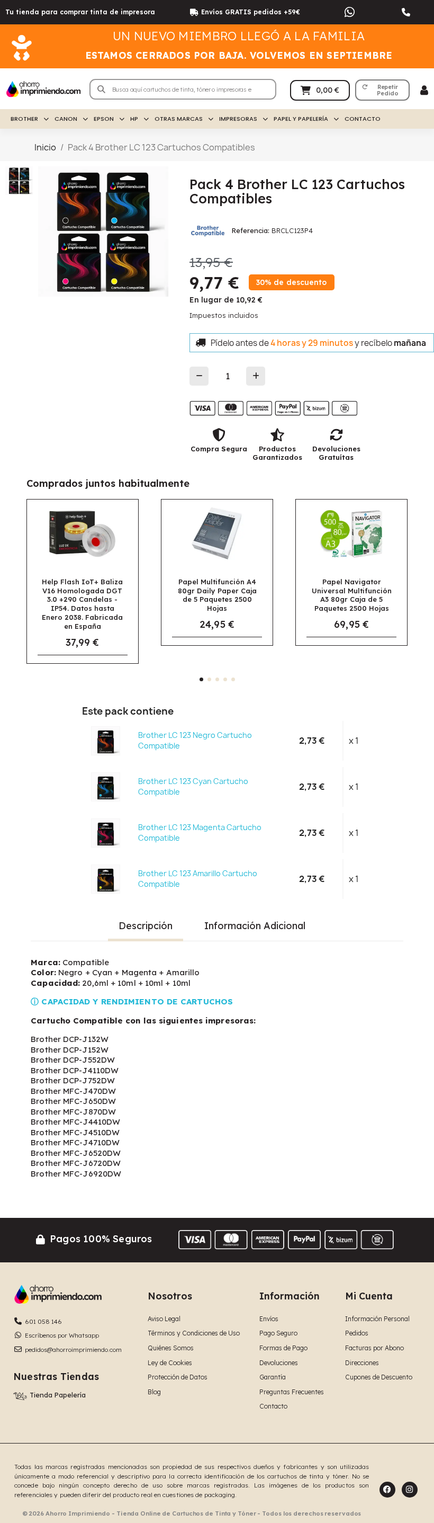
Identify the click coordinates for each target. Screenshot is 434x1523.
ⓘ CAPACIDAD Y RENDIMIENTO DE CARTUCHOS (132, 1001)
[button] (382, 90)
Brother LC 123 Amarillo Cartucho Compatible (197, 878)
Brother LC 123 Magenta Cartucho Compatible (199, 832)
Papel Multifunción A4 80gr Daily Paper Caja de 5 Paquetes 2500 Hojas (217, 595)
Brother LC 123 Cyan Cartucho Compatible (193, 786)
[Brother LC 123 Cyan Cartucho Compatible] (106, 786)
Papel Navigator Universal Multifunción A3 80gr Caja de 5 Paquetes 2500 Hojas (352, 595)
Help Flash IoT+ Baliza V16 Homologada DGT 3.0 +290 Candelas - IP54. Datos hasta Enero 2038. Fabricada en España (82, 604)
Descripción (146, 926)
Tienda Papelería (58, 1395)
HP (134, 118)
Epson (104, 118)
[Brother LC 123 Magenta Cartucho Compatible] (106, 833)
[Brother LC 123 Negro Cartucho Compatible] (106, 740)
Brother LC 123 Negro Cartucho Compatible (195, 740)
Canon (66, 118)
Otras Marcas (179, 118)
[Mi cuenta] (424, 90)
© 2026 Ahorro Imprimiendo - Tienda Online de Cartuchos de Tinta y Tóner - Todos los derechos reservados (191, 1513)
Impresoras (238, 118)
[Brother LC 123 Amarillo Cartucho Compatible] (106, 879)
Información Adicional (254, 926)
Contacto (363, 118)
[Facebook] (387, 1489)
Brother (24, 118)
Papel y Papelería (301, 118)
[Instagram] (409, 1489)
